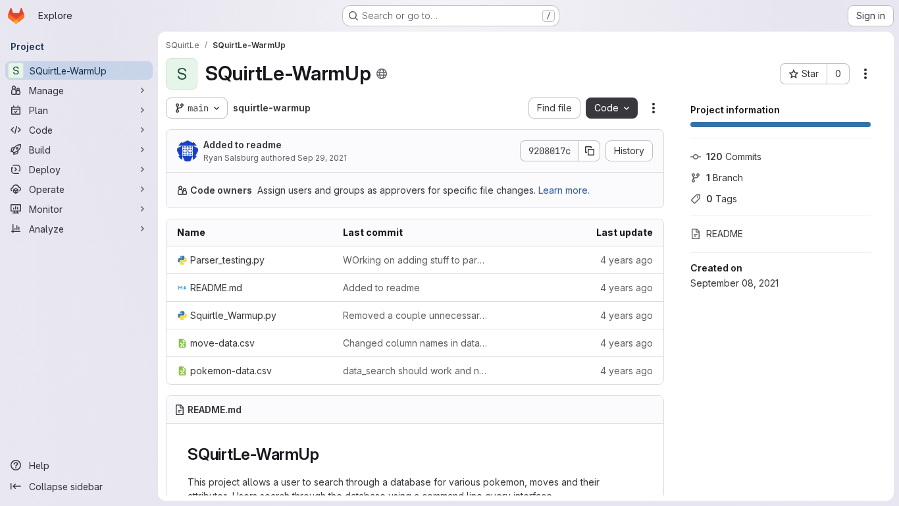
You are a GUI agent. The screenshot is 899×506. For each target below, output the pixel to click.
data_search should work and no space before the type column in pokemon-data (415, 370)
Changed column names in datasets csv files (415, 343)
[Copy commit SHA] (589, 150)
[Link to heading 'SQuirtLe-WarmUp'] (327, 454)
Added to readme (242, 144)
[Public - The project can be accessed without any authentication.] (381, 74)
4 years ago (626, 260)
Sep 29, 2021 (322, 158)
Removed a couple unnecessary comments (415, 315)
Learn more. (564, 190)
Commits (733, 156)
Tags (721, 198)
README (724, 233)
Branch (724, 177)
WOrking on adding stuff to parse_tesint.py (415, 260)
